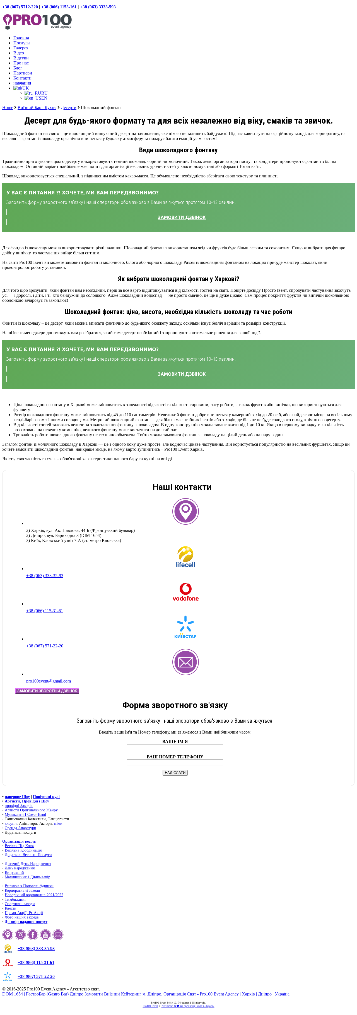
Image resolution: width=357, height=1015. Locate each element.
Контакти (22, 78)
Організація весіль (19, 841)
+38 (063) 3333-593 (98, 6)
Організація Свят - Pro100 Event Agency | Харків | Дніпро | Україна (226, 994)
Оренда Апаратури (20, 828)
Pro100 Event (150, 1005)
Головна (21, 37)
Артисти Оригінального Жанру (31, 810)
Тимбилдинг (15, 899)
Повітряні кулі (46, 797)
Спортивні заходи (20, 904)
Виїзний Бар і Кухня (37, 107)
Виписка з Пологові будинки (29, 886)
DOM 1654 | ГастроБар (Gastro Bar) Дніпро (42, 994)
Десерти (68, 107)
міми (58, 823)
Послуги (21, 42)
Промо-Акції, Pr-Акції (24, 913)
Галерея (20, 47)
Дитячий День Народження (28, 864)
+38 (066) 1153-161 (59, 6)
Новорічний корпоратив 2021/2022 (34, 895)
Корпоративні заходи (22, 890)
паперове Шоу (17, 797)
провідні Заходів (19, 806)
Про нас (21, 63)
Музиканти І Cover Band (25, 815)
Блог (17, 68)
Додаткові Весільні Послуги (28, 855)
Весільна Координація (23, 850)
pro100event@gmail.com (48, 681)
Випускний (14, 873)
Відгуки (21, 58)
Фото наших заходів (22, 917)
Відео (18, 52)
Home (7, 107)
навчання (22, 83)
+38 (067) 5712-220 (20, 6)
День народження (20, 868)
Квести (10, 908)
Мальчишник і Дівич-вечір (27, 877)
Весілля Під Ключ (19, 846)
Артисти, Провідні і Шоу (27, 801)
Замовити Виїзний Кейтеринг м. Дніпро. (123, 994)
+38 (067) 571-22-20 (44, 645)
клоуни (11, 823)
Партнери (22, 73)
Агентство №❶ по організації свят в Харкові (187, 1005)
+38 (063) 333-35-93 (44, 575)
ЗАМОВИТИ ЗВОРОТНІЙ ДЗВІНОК (47, 691)
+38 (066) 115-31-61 (44, 610)
